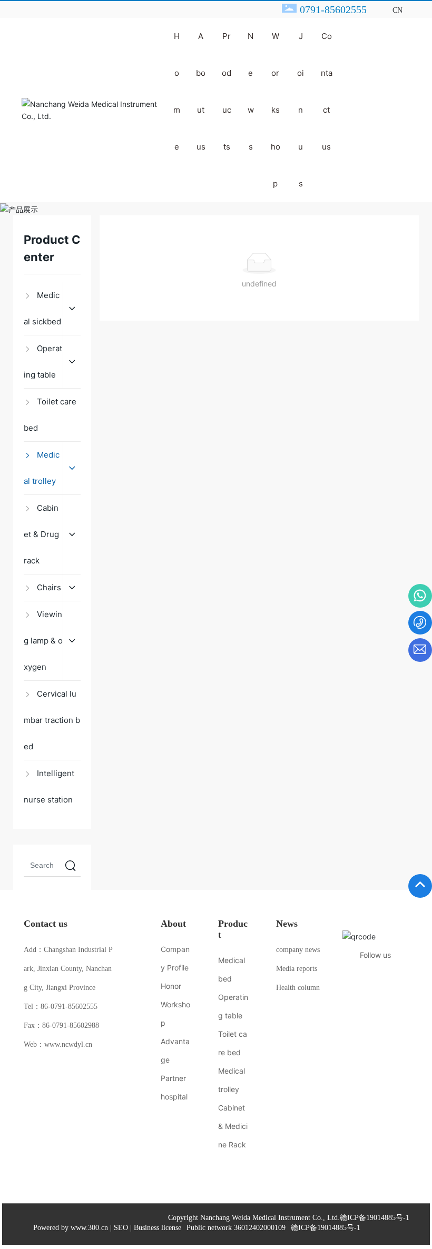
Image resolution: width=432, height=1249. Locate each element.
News (287, 923)
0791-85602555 (333, 9)
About (173, 923)
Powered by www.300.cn (70, 1228)
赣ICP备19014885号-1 (374, 1218)
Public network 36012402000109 (236, 1228)
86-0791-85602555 (69, 1006)
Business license (157, 1228)
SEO (121, 1228)
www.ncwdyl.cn (68, 1044)
